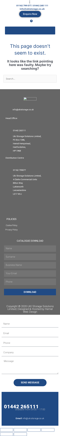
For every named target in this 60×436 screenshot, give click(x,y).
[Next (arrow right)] (20, 434)
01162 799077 (19, 170)
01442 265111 (19, 130)
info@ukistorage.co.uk (23, 109)
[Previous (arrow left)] (6, 434)
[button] (30, 31)
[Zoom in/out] (6, 430)
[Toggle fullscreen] (20, 430)
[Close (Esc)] (47, 430)
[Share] (34, 430)
